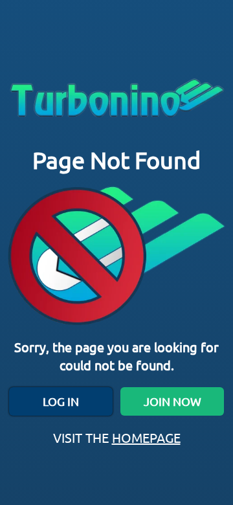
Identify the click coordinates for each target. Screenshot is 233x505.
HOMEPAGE (146, 437)
